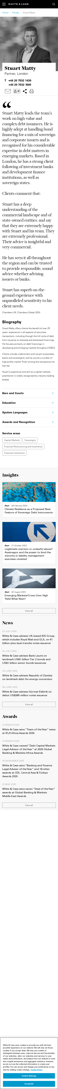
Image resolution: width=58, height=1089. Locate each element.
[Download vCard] (17, 91)
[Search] (54, 4)
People (15, 12)
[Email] (8, 91)
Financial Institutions (14, 453)
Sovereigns (30, 440)
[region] (29, 1063)
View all (29, 610)
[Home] (18, 4)
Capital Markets (12, 440)
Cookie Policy (37, 1070)
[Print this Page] (31, 91)
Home (5, 12)
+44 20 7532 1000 (20, 84)
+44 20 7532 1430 (19, 80)
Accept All (28, 1084)
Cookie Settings (29, 1076)
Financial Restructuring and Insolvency (23, 446)
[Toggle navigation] (5, 4)
